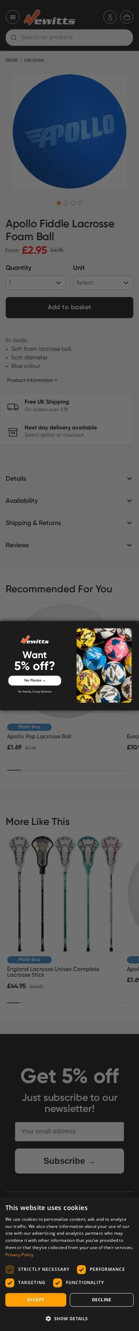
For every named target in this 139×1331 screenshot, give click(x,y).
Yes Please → (35, 680)
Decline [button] (102, 1300)
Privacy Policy (19, 1255)
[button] (69, 1318)
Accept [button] (35, 1300)
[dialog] (69, 1263)
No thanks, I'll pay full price (35, 691)
